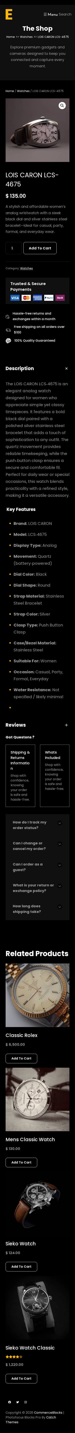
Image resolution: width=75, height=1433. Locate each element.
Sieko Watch (21, 1243)
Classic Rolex (21, 1035)
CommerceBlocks (48, 1412)
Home (10, 37)
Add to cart (40, 248)
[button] (62, 105)
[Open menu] (50, 14)
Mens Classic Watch (30, 1139)
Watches (26, 37)
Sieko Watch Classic (30, 1348)
